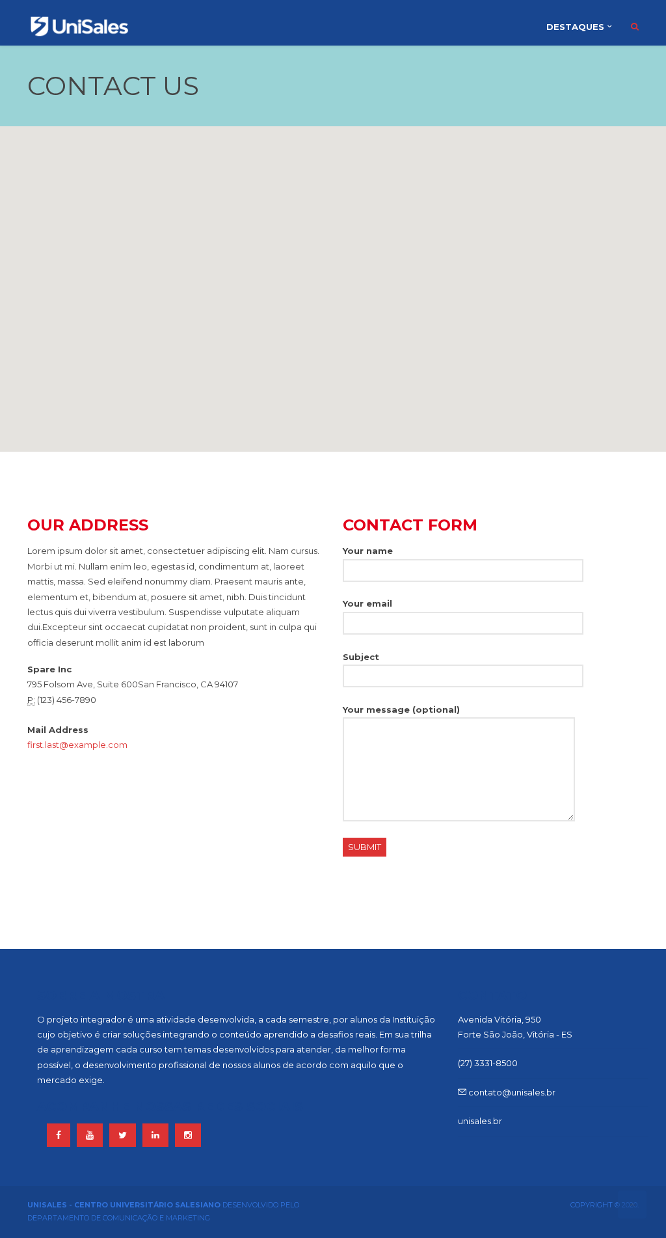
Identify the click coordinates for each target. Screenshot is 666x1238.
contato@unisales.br (510, 1092)
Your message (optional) (401, 709)
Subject (361, 657)
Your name (368, 550)
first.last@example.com (77, 744)
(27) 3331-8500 (488, 1063)
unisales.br (480, 1121)
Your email (367, 603)
